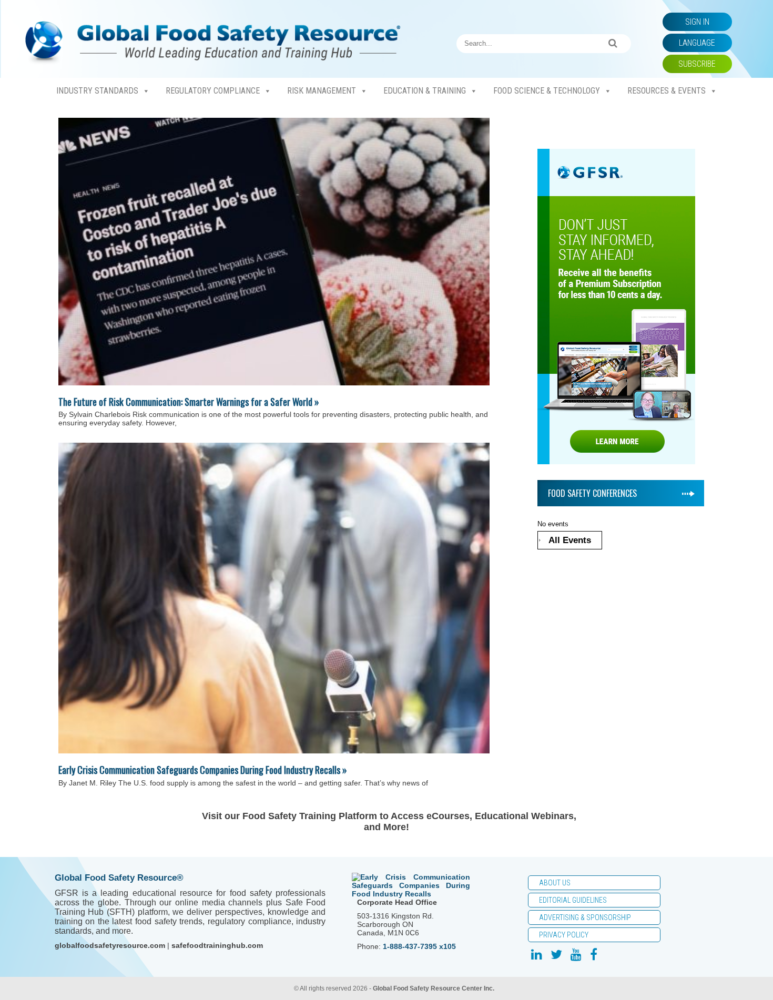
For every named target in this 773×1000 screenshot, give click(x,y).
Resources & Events (666, 91)
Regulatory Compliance (213, 91)
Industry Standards (97, 91)
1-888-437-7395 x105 (419, 946)
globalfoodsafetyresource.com (110, 945)
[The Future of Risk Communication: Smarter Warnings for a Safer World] (274, 251)
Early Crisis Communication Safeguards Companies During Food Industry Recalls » (202, 770)
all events (569, 540)
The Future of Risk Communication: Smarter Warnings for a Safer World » (188, 402)
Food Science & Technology (546, 91)
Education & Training (424, 91)
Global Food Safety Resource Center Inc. (433, 988)
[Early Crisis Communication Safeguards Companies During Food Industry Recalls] (274, 598)
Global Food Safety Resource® (119, 878)
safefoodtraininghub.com (217, 945)
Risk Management (321, 91)
